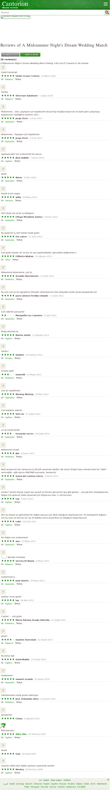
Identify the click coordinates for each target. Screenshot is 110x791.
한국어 (93, 784)
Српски (52, 787)
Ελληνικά (38, 784)
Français (62, 784)
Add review (31, 54)
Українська (71, 787)
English (46, 784)
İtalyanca (9, 79)
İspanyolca (9, 122)
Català (12, 784)
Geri (8, 54)
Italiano (79, 784)
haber (46, 780)
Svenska (61, 787)
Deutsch (28, 784)
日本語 (86, 784)
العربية (5, 784)
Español (54, 784)
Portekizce (9, 279)
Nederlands (102, 784)
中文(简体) (81, 787)
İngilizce (8, 161)
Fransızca (9, 201)
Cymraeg (20, 784)
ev (40, 780)
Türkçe (18, 79)
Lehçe (7, 260)
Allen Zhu (21, 734)
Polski (26, 787)
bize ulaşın (56, 780)
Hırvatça (8, 358)
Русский (44, 787)
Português (35, 787)
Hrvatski (71, 784)
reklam (67, 780)
